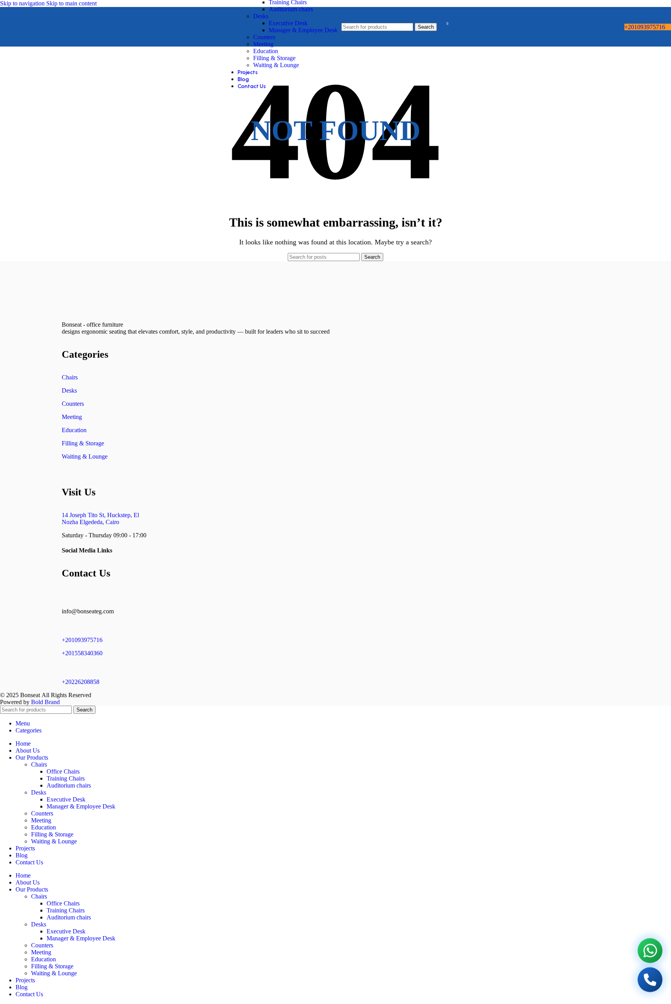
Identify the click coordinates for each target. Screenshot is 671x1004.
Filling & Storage (274, 58)
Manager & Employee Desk (303, 30)
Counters (264, 37)
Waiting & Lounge (276, 65)
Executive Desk (288, 23)
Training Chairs (66, 778)
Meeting (263, 44)
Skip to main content (71, 3)
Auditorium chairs (291, 9)
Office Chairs (63, 771)
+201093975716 (644, 27)
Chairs (70, 377)
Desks (260, 16)
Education (265, 51)
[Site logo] (20, 48)
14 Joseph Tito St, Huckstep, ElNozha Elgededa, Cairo (100, 518)
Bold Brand (45, 702)
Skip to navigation (23, 3)
